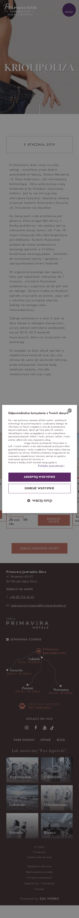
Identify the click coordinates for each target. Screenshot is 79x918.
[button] (39, 500)
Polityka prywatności (51, 466)
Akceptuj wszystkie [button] (39, 477)
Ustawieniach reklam (55, 459)
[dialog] (39, 459)
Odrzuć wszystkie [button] (39, 488)
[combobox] (70, 410)
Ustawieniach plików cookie (22, 466)
